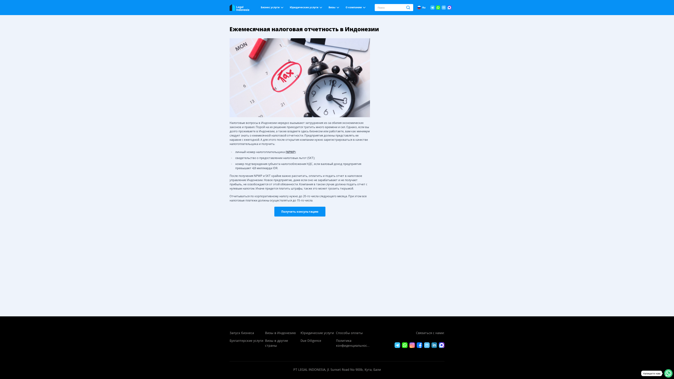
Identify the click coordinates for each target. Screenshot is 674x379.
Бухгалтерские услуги (246, 340)
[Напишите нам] (668, 373)
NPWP (290, 152)
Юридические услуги (317, 333)
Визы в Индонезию (280, 333)
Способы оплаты (349, 333)
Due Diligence (310, 340)
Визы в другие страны (276, 343)
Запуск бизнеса (242, 333)
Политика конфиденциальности (353, 343)
